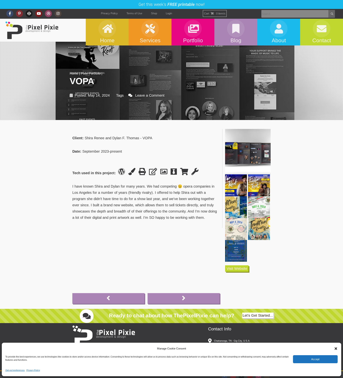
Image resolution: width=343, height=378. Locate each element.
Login (169, 13)
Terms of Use (134, 13)
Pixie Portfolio (91, 73)
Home (74, 73)
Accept (315, 359)
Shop (154, 13)
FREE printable (181, 4)
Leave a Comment (150, 95)
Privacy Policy (33, 370)
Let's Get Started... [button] (258, 315)
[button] (336, 348)
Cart (214, 13)
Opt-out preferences (15, 370)
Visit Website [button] (237, 268)
